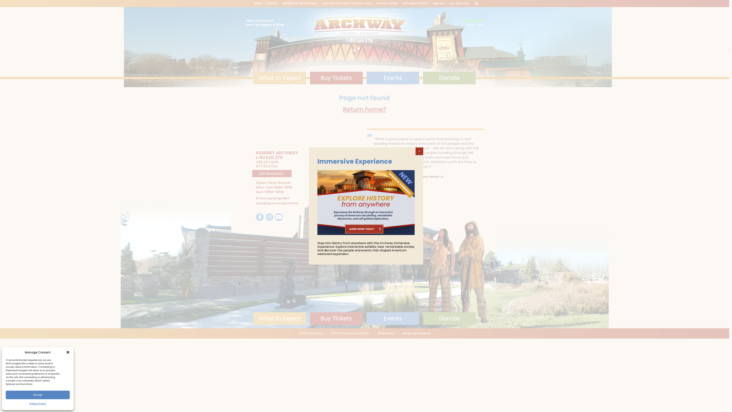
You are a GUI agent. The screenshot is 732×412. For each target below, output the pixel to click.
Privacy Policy (37, 403)
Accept (37, 394)
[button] (68, 352)
